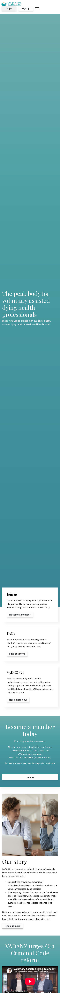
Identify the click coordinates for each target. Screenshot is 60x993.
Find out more (12, 926)
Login (9, 8)
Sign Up (26, 8)
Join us (30, 777)
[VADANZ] (11, 4)
